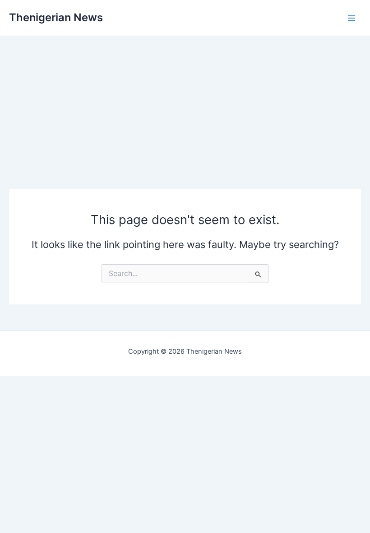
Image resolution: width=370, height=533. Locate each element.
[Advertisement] (185, 99)
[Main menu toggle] (351, 18)
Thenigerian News (56, 17)
